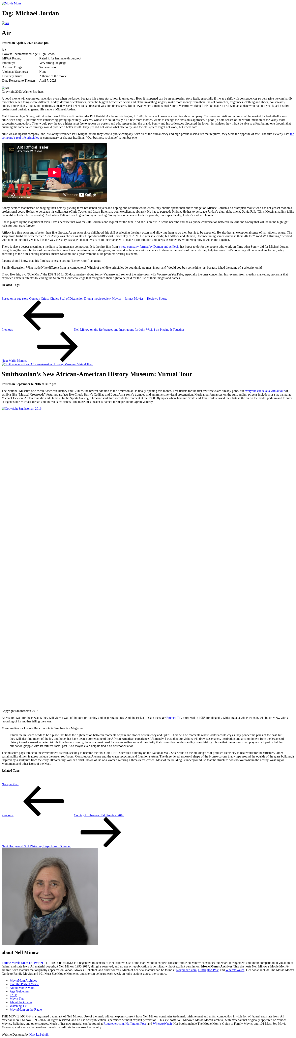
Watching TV (18, 1006)
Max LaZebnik (39, 1034)
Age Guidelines (20, 991)
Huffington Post (208, 970)
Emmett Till (173, 717)
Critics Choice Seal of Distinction (62, 298)
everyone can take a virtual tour (265, 391)
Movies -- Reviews (146, 298)
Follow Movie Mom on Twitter (22, 962)
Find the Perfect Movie (24, 984)
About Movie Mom (22, 987)
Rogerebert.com (186, 970)
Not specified (10, 784)
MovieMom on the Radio (26, 1009)
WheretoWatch (235, 970)
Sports (163, 298)
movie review (102, 298)
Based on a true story (15, 298)
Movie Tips (17, 998)
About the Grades (21, 1002)
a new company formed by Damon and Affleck (149, 246)
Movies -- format (122, 298)
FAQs (13, 995)
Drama (88, 298)
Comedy (34, 298)
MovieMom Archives (23, 980)
